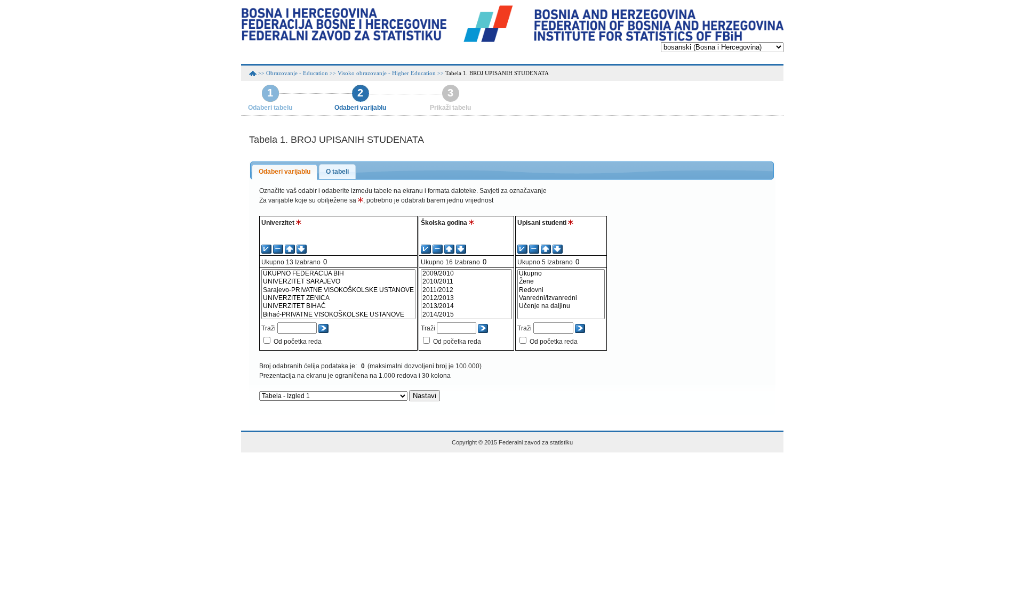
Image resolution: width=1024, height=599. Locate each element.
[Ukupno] (561, 274)
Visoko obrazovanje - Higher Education (387, 73)
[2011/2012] (466, 290)
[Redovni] (561, 290)
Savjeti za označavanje (513, 191)
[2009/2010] (466, 274)
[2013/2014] (466, 306)
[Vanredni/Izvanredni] (561, 298)
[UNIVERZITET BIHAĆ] (338, 306)
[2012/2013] (466, 298)
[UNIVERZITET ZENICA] (338, 298)
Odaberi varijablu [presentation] (284, 171)
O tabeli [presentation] (337, 171)
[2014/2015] (466, 315)
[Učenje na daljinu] (561, 306)
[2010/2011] (466, 282)
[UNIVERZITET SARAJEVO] (338, 282)
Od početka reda (298, 341)
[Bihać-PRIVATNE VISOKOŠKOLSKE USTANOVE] (338, 315)
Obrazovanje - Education (297, 73)
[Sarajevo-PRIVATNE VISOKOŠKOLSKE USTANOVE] (338, 290)
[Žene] (561, 282)
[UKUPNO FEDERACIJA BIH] (338, 274)
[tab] (284, 172)
